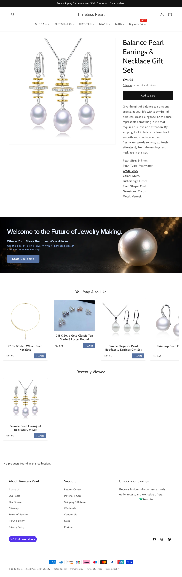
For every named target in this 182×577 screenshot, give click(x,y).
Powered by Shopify (40, 569)
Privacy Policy (17, 527)
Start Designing (23, 259)
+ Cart (40, 356)
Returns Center (72, 489)
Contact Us (70, 514)
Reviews (68, 527)
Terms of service (94, 569)
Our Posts (14, 495)
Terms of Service (18, 514)
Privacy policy (76, 569)
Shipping (127, 85)
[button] (13, 14)
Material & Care (73, 495)
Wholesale (70, 508)
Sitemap (13, 508)
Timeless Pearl (24, 569)
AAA (130, 171)
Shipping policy (113, 569)
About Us (14, 489)
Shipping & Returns (75, 502)
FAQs (67, 520)
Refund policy (17, 520)
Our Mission (16, 502)
